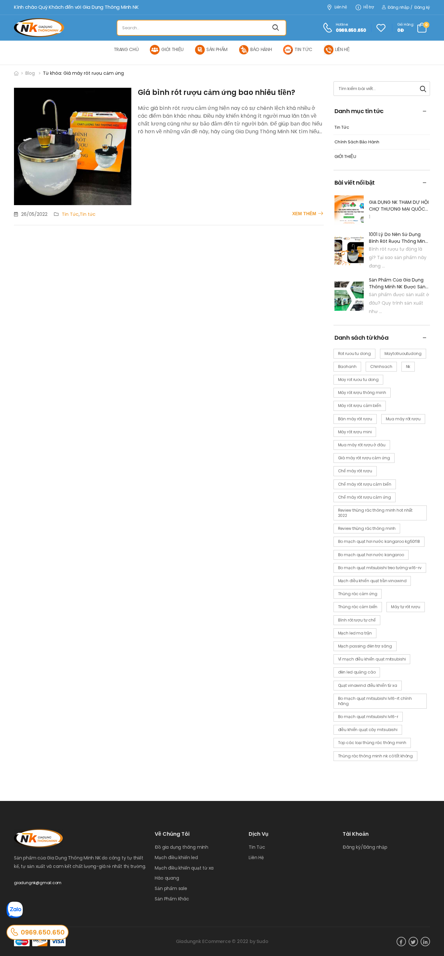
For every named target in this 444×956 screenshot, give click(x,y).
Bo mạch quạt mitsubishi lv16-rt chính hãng (375, 701)
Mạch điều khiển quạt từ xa (184, 868)
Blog (30, 73)
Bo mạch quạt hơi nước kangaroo (371, 554)
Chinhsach (381, 366)
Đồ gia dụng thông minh (181, 847)
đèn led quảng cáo (357, 672)
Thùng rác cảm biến (358, 606)
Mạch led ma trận (355, 633)
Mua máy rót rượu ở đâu (361, 445)
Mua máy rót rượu (403, 419)
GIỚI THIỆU (345, 157)
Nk (408, 366)
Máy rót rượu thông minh (362, 392)
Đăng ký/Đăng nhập (365, 847)
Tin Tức (70, 214)
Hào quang (167, 878)
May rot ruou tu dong (358, 379)
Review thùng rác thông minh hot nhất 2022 (375, 512)
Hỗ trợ (368, 7)
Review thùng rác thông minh (367, 528)
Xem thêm (304, 213)
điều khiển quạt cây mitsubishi (368, 729)
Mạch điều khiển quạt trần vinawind (372, 580)
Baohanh (347, 366)
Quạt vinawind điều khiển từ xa (367, 685)
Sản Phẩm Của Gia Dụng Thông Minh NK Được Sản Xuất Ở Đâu (397, 283)
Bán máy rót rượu (355, 419)
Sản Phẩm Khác (172, 899)
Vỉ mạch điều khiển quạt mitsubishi (372, 659)
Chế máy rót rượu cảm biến (364, 484)
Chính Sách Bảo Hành (356, 142)
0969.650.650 (43, 932)
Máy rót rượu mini (355, 432)
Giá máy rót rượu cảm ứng (364, 458)
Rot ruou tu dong (354, 353)
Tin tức (88, 214)
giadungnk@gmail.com (37, 882)
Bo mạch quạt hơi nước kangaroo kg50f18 (379, 541)
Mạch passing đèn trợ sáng (365, 646)
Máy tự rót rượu (405, 606)
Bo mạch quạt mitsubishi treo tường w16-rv (380, 567)
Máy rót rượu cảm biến (359, 405)
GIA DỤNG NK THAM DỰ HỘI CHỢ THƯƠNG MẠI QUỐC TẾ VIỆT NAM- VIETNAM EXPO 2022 (399, 206)
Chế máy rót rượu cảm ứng (364, 497)
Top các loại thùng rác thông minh (372, 742)
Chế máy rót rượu (355, 471)
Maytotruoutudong (403, 353)
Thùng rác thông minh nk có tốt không (375, 756)
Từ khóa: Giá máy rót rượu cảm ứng (83, 73)
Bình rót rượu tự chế (357, 620)
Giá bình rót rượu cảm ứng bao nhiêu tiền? (216, 92)
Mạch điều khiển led (176, 857)
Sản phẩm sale (171, 888)
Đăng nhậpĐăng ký (408, 7)
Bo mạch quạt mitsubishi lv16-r (368, 716)
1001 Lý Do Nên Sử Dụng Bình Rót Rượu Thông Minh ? (398, 238)
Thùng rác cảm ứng (357, 593)
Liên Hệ (256, 857)
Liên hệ (340, 7)
